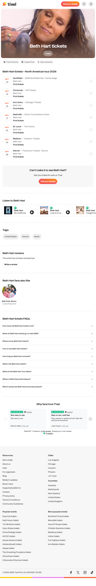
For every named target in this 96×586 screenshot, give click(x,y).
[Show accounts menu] (91, 3)
